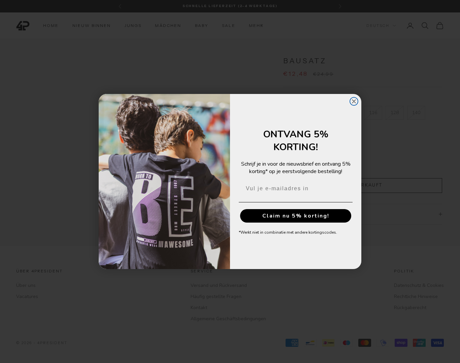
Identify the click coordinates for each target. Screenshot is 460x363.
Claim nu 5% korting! (295, 216)
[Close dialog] (354, 101)
